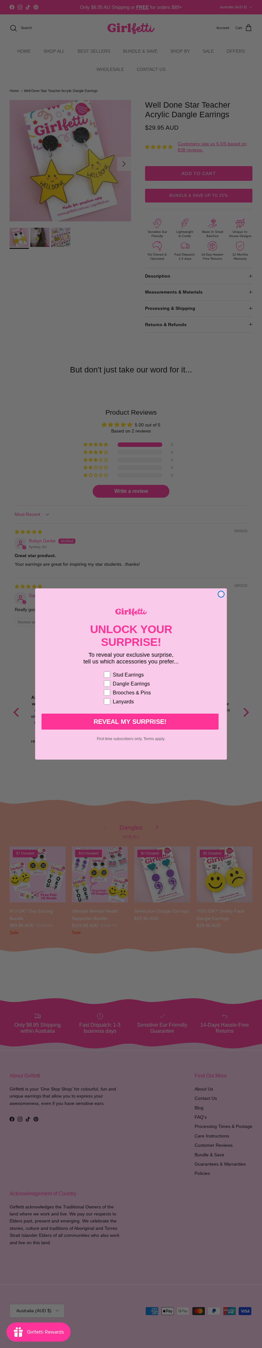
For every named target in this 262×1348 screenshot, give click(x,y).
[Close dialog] (221, 594)
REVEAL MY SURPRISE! (130, 721)
